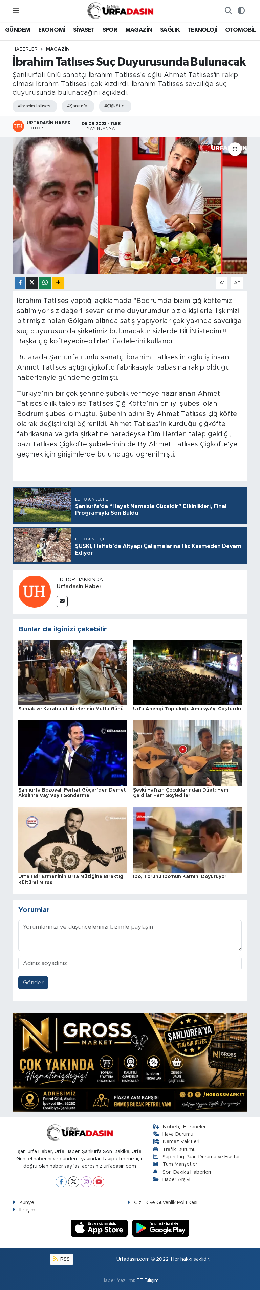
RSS (64, 1259)
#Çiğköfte (114, 106)
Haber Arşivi (176, 1179)
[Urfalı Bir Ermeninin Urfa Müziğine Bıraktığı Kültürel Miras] (72, 840)
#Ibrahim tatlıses (34, 106)
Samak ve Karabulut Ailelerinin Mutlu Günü (71, 709)
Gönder (33, 982)
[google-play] (161, 1228)
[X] (73, 1181)
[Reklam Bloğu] (130, 1062)
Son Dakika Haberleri (186, 1172)
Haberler (25, 49)
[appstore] (100, 1228)
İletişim (27, 1210)
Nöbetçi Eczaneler (184, 1126)
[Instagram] (86, 1181)
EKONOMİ (51, 30)
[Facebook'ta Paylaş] (20, 283)
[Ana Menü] (16, 11)
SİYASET (83, 30)
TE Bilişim (147, 1280)
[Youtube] (98, 1181)
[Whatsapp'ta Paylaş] (45, 283)
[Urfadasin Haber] (34, 591)
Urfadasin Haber (79, 587)
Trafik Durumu (179, 1149)
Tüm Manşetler (179, 1164)
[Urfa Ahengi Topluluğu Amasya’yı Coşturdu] (187, 672)
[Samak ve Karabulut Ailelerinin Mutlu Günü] (72, 672)
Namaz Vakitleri (180, 1141)
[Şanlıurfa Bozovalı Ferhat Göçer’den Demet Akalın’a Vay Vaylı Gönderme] (72, 753)
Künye (26, 1202)
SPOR (110, 30)
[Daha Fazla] (58, 283)
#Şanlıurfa (77, 106)
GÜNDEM (17, 30)
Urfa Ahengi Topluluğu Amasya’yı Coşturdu (187, 709)
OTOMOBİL (240, 30)
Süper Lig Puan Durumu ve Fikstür (201, 1156)
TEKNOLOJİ (202, 30)
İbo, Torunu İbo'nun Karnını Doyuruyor (179, 876)
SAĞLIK (169, 30)
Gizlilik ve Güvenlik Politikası (165, 1202)
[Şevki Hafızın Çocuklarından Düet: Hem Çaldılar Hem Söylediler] (187, 753)
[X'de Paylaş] (32, 283)
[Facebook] (61, 1181)
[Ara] (228, 10)
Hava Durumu (177, 1134)
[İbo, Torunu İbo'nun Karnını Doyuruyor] (187, 840)
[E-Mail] (62, 601)
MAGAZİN (138, 30)
